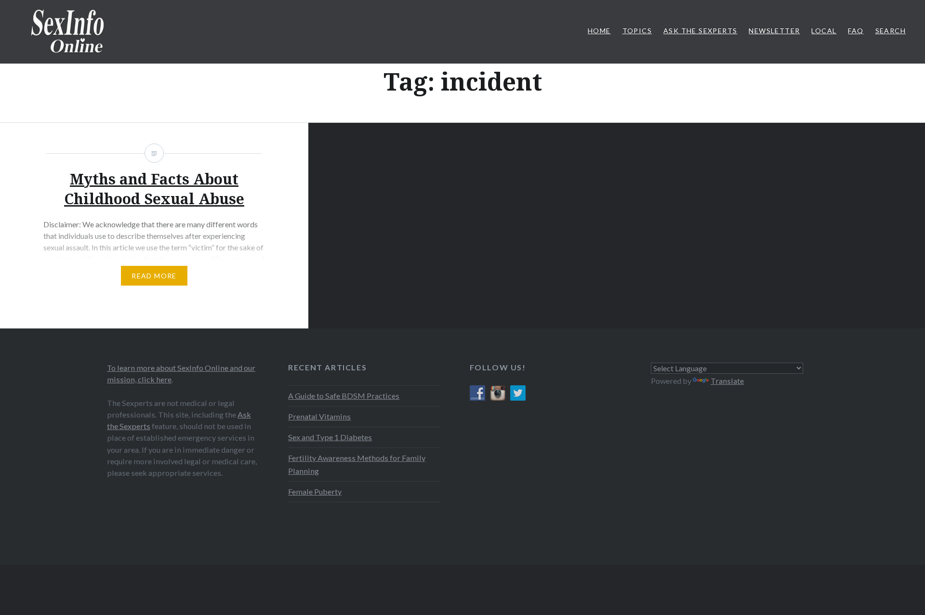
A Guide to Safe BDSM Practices (343, 395)
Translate (727, 380)
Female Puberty (315, 491)
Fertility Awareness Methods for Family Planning (356, 464)
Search (890, 30)
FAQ (855, 30)
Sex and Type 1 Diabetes (330, 437)
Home (599, 30)
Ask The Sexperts (700, 30)
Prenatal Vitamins (319, 416)
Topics (637, 30)
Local (823, 30)
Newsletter (774, 30)
